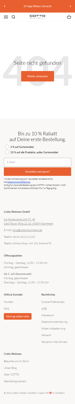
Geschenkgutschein (15, 381)
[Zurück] (4, 6)
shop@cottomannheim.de (27, 230)
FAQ (6, 308)
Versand (46, 335)
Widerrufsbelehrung (53, 328)
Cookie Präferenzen (53, 301)
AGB (44, 308)
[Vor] (70, 6)
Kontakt (8, 301)
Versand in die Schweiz (54, 341)
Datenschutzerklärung (54, 321)
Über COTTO (11, 374)
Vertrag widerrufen (17, 316)
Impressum (47, 315)
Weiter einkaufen (37, 76)
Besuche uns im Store (16, 361)
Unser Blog (10, 367)
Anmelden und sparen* (37, 171)
